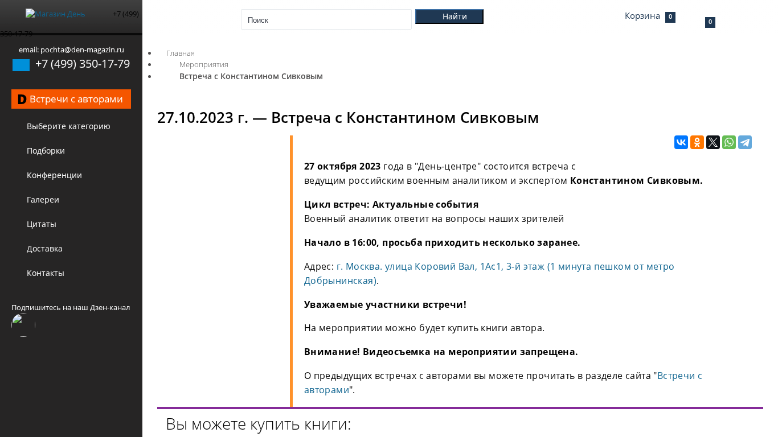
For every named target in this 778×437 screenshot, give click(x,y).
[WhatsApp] (729, 142)
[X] (713, 142)
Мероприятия (203, 64)
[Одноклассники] (697, 142)
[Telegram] (745, 142)
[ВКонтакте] (681, 142)
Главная (180, 53)
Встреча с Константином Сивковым (251, 76)
